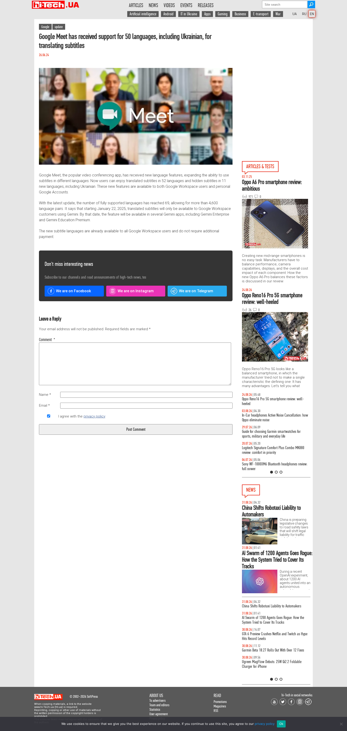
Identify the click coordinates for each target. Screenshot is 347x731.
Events (186, 5)
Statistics (154, 709)
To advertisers (157, 700)
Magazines (220, 706)
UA (294, 14)
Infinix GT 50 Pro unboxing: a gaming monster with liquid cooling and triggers (275, 450)
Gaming (223, 14)
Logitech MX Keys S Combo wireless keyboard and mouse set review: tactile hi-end (275, 401)
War (278, 14)
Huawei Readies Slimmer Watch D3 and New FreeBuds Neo (271, 625)
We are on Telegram (196, 291)
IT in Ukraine (189, 14)
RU (304, 14)
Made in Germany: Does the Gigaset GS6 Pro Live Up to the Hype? (276, 641)
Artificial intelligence (143, 14)
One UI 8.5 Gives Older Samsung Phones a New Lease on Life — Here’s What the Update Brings (273, 417)
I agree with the (81, 416)
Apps (207, 14)
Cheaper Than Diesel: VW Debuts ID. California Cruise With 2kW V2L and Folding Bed (272, 673)
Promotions (220, 701)
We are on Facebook (73, 291)
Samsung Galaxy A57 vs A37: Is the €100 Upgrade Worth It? (275, 466)
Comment (47, 339)
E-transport (260, 14)
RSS (216, 710)
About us (156, 695)
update (59, 27)
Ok (281, 724)
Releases (206, 5)
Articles (136, 5)
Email (44, 405)
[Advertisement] (277, 61)
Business (240, 14)
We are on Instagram (136, 291)
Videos (169, 5)
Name (45, 395)
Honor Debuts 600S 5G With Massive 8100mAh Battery (272, 608)
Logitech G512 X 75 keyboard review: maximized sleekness (274, 434)
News (153, 5)
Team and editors (159, 705)
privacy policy (94, 416)
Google (45, 27)
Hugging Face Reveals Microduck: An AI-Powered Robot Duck (274, 657)
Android (168, 14)
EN (312, 14)
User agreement (158, 714)
